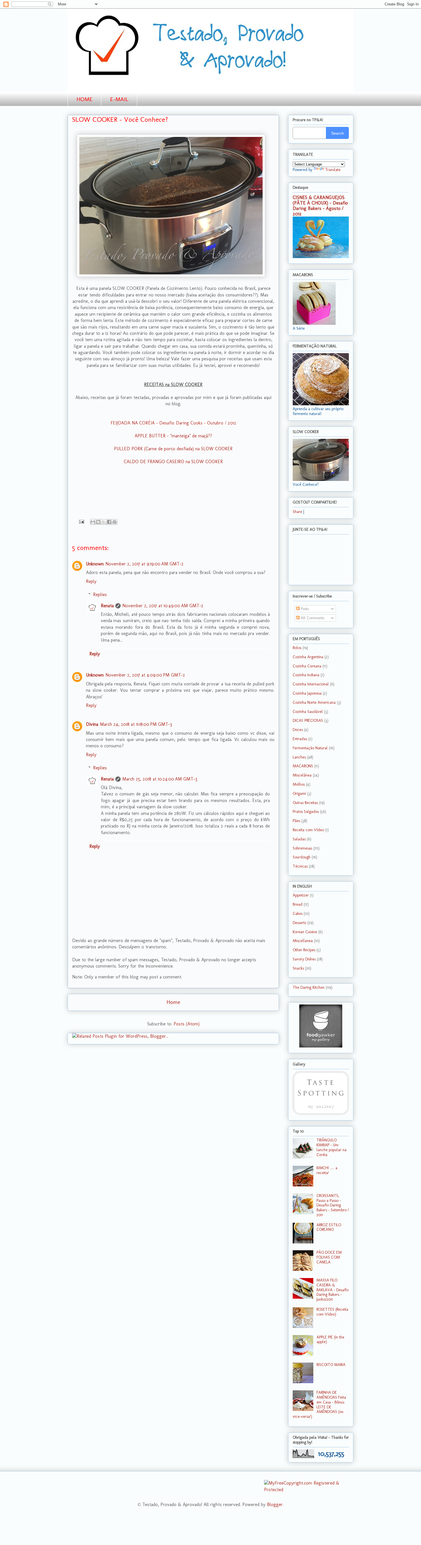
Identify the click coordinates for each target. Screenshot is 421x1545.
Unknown (95, 564)
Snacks (298, 968)
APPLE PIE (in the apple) (330, 1339)
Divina (92, 724)
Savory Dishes (304, 959)
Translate (333, 169)
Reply (91, 581)
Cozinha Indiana (306, 675)
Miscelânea (302, 775)
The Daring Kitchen (308, 987)
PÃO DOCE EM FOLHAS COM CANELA (329, 1257)
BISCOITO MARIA (330, 1364)
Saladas (299, 839)
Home (173, 1002)
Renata (107, 605)
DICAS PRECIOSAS (308, 720)
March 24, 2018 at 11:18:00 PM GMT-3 (136, 724)
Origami (299, 793)
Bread (297, 904)
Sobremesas (302, 848)
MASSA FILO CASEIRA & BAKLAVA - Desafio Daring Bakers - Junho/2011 (332, 1290)
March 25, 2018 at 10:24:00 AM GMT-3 (159, 779)
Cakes (297, 913)
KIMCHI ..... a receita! (326, 1170)
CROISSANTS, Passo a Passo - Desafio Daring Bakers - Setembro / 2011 (332, 1205)
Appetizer (301, 895)
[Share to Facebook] (109, 522)
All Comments (312, 618)
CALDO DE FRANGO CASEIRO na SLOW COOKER (173, 461)
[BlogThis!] (98, 522)
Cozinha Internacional (311, 684)
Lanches (299, 757)
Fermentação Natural (310, 748)
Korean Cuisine (305, 931)
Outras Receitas (305, 802)
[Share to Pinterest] (114, 522)
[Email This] (93, 522)
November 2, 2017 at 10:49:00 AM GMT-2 (162, 605)
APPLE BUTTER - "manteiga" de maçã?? (173, 436)
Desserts (299, 922)
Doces (298, 729)
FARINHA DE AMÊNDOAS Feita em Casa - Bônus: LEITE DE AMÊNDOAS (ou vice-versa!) (319, 1404)
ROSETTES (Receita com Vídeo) (332, 1312)
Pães (296, 820)
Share (297, 511)
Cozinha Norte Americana (314, 702)
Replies (100, 594)
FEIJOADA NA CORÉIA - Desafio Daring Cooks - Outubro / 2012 (173, 423)
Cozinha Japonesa (307, 693)
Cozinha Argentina (308, 656)
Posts (304, 608)
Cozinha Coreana (307, 666)
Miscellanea (303, 940)
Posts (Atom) (187, 1024)
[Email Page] (81, 521)
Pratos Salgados (306, 811)
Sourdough (301, 857)
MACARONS (303, 766)
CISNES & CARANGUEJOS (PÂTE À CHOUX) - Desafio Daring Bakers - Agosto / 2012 (320, 206)
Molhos (299, 784)
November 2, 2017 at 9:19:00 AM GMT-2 (144, 564)
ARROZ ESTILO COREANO (328, 1227)
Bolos (297, 647)
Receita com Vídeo (308, 829)
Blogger (275, 1504)
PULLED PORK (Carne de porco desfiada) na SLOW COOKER (173, 448)
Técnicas (300, 866)
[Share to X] (104, 522)
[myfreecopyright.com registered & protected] (309, 1489)
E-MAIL (119, 99)
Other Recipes (304, 950)
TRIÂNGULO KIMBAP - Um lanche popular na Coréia (331, 1147)
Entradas (300, 738)
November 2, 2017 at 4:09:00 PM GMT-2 (145, 675)
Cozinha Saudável (308, 711)
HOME (84, 99)
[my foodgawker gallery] (320, 1046)
